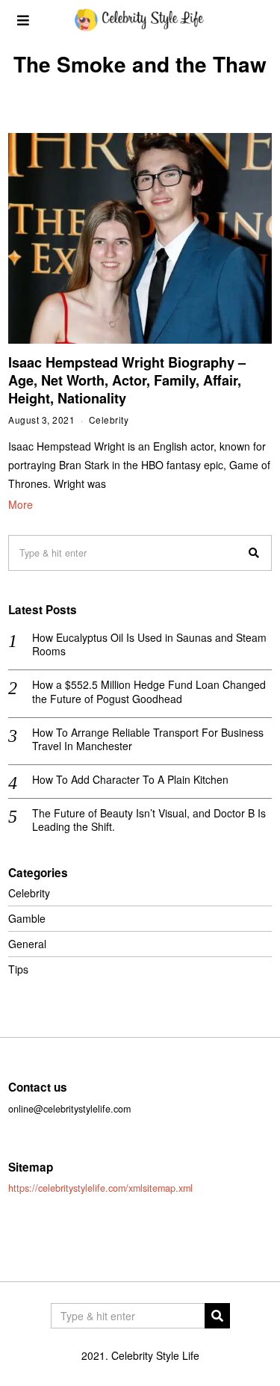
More (20, 504)
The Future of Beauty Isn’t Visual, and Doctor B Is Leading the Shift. (149, 819)
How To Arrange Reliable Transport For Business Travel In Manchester (148, 739)
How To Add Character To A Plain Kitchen (130, 779)
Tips (18, 969)
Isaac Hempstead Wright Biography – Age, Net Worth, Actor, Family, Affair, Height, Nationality (127, 380)
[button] (254, 553)
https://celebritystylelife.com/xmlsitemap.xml (100, 1188)
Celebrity (109, 419)
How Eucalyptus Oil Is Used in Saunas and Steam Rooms (149, 644)
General (27, 943)
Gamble (27, 918)
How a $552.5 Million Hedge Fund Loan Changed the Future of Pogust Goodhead (149, 691)
